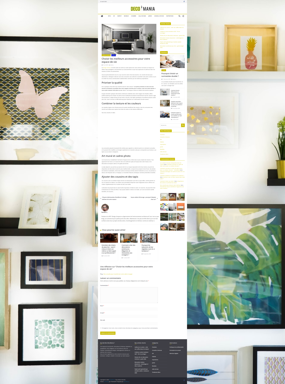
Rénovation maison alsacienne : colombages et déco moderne (141, 364)
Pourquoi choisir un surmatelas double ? (170, 74)
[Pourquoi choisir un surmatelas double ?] (172, 61)
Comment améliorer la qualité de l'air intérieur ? (172, 175)
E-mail (102, 313)
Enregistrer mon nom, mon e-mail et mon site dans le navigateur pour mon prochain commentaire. (130, 328)
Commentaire (104, 285)
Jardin (150, 16)
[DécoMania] (102, 16)
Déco (109, 16)
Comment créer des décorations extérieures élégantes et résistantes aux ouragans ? (128, 250)
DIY (114, 16)
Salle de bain (142, 16)
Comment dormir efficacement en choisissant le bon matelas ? (175, 93)
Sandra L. (112, 65)
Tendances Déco (164, 154)
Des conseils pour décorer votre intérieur (170, 185)
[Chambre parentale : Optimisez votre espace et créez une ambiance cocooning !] (165, 105)
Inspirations (169, 16)
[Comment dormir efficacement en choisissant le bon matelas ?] (165, 94)
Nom (102, 306)
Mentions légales (174, 353)
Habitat (119, 16)
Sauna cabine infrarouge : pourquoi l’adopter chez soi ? (143, 198)
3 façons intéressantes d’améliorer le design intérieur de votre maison (114, 198)
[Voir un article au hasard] (183, 16)
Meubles (126, 16)
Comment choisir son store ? (167, 181)
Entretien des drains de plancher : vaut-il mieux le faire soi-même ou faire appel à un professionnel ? (109, 249)
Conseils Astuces (159, 16)
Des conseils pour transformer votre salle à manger (118, 274)
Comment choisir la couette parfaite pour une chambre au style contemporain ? (176, 115)
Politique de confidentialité (176, 347)
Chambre (133, 16)
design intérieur (107, 67)
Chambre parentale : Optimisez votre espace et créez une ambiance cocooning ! (177, 104)
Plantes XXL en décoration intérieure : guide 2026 (172, 35)
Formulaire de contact (175, 350)
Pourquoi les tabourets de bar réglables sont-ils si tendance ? (148, 248)
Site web (102, 320)
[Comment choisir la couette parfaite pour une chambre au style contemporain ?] (165, 116)
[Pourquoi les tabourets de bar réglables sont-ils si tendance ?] (149, 234)
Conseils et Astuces (106, 55)
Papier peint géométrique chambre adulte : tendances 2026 (142, 370)
